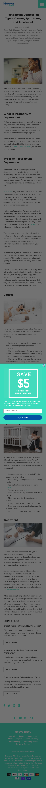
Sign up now (22, 418)
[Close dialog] (44, 366)
